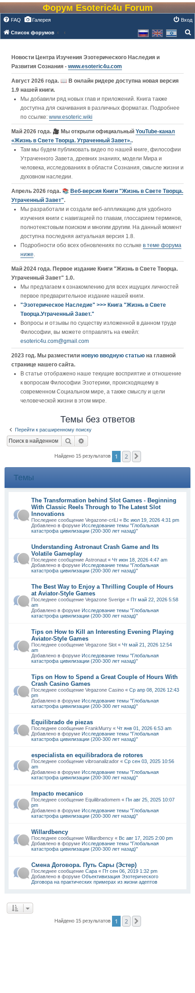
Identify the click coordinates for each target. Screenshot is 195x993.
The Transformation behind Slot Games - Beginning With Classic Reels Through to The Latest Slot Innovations (103, 507)
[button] (136, 456)
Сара (91, 871)
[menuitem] (12, 20)
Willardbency (49, 832)
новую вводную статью (113, 355)
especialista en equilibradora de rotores (87, 755)
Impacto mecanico (57, 793)
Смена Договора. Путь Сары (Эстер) (83, 865)
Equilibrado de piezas (62, 722)
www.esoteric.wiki (71, 117)
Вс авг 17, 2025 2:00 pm (146, 838)
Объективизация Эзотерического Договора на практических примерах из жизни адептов (94, 879)
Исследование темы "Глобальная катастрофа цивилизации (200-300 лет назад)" (95, 528)
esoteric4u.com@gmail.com (54, 341)
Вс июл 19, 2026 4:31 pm (151, 520)
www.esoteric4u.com (95, 66)
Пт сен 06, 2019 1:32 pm (129, 871)
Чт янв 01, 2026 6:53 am (144, 728)
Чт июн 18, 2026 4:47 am (139, 559)
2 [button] (126, 456)
